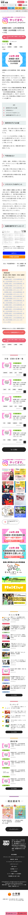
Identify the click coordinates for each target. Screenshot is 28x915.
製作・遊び (18, 8)
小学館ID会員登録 (14, 257)
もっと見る (14, 449)
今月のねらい (9, 110)
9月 (15, 372)
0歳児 (11, 372)
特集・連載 (11, 8)
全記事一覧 (4, 8)
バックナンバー (14, 829)
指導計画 (9, 46)
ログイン (21, 2)
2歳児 (11, 406)
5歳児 (21, 439)
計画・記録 (12, 11)
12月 (4, 49)
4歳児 (21, 46)
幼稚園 (15, 46)
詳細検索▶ (25, 5)
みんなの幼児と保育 (4, 11)
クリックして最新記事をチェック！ (13, 332)
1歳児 (5, 389)
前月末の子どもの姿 (11, 108)
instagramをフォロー (12, 522)
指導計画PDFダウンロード (13, 115)
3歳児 (21, 423)
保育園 (20, 372)
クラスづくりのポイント (13, 113)
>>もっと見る (7, 322)
